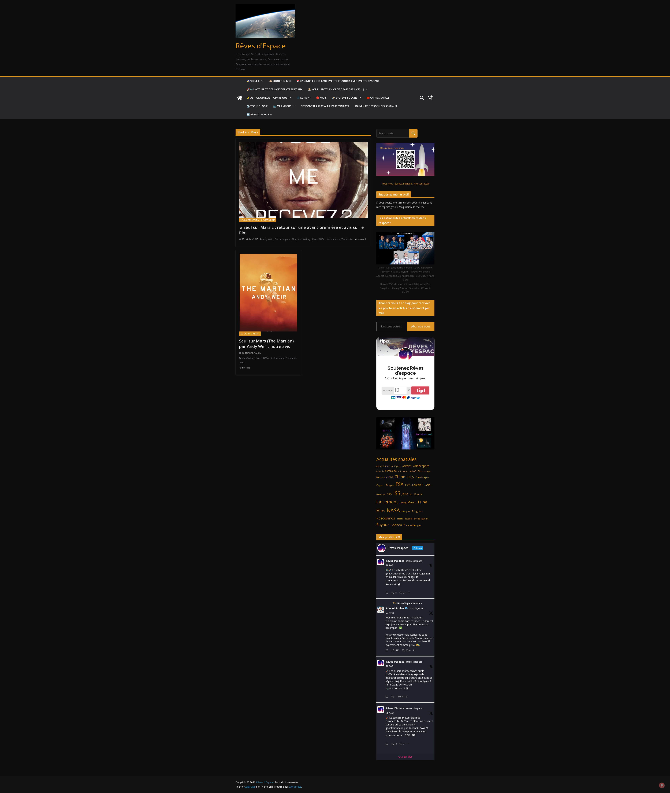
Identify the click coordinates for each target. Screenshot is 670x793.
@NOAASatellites (395, 573)
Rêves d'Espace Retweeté (409, 603)
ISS (396, 493)
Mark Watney (304, 239)
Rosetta (400, 518)
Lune (422, 502)
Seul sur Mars (333, 239)
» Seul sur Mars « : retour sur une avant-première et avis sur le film (301, 229)
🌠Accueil (253, 81)
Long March (408, 502)
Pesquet (405, 511)
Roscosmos (385, 518)
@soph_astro (416, 608)
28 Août (390, 565)
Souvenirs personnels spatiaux (376, 106)
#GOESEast (411, 570)
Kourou (418, 494)
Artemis (380, 471)
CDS (391, 477)
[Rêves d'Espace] (240, 98)
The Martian (347, 239)
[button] (261, 81)
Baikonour (381, 477)
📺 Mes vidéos (282, 106)
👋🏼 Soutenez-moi (280, 81)
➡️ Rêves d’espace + (259, 114)
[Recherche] (413, 133)
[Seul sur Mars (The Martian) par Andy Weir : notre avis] (268, 292)
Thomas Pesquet (412, 525)
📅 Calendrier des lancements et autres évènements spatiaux (338, 81)
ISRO (389, 494)
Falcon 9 (417, 485)
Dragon (390, 485)
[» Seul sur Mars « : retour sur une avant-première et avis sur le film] (303, 180)
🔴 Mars (321, 97)
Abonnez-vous (420, 326)
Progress (417, 511)
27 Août (390, 612)
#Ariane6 (391, 584)
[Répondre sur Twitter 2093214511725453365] (388, 697)
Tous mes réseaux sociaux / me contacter (405, 183)
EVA (408, 485)
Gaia (427, 485)
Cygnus (380, 485)
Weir (242, 362)
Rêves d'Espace (261, 45)
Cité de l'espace (282, 239)
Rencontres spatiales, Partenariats (325, 106)
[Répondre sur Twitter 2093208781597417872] (388, 744)
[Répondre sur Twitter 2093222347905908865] (388, 593)
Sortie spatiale (421, 518)
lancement (387, 502)
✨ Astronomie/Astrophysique (267, 97)
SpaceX (396, 525)
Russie (408, 518)
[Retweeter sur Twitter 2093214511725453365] (394, 697)
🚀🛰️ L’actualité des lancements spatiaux (274, 89)
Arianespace (421, 466)
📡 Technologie (257, 106)
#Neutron (391, 677)
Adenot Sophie (395, 608)
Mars (314, 239)
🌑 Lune (302, 97)
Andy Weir (267, 239)
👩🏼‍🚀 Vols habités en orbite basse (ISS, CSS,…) (336, 89)
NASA (322, 239)
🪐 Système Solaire (344, 97)
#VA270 (423, 728)
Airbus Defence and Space (388, 466)
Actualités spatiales (249, 334)
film (294, 239)
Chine (400, 476)
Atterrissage (424, 471)
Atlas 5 (413, 471)
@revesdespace (414, 560)
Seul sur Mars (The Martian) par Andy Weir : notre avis (266, 343)
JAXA (405, 494)
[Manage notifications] (662, 785)
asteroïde (391, 471)
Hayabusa (380, 494)
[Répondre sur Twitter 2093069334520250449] (388, 650)
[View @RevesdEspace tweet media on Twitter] (399, 584)
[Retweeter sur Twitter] (394, 603)
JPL (411, 494)
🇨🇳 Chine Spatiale (378, 97)
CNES (410, 477)
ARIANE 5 (407, 466)
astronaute (403, 471)
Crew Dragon (422, 477)
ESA (400, 484)
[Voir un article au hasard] (430, 98)
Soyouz (382, 524)
